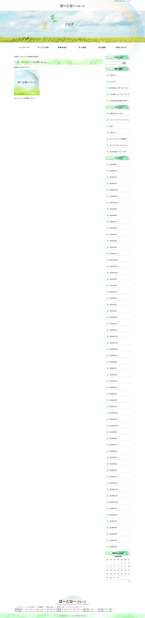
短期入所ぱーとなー (88, 609)
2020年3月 (113, 394)
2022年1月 (113, 253)
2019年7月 (113, 445)
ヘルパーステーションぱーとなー (34, 609)
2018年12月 (114, 489)
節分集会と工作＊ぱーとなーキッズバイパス (120, 88)
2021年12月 (114, 260)
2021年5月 (113, 304)
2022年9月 (113, 209)
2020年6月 (113, 375)
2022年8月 (113, 215)
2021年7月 (113, 292)
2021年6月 (113, 298)
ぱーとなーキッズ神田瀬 (118, 139)
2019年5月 (113, 457)
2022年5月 (113, 234)
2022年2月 (113, 247)
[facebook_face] (27, 93)
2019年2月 (113, 476)
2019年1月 (113, 483)
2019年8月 (113, 438)
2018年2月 (113, 547)
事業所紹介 (62, 47)
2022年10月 (114, 202)
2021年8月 (113, 285)
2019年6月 (113, 451)
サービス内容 (43, 47)
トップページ (24, 47)
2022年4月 (113, 241)
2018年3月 (113, 540)
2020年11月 (114, 343)
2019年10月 (114, 426)
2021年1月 (113, 330)
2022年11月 (114, 196)
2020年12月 (114, 336)
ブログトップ (118, 57)
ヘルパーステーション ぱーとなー (120, 120)
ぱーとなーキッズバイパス (118, 145)
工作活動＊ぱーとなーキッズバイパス (120, 94)
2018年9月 (113, 508)
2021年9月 (113, 279)
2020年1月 (113, 406)
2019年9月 (113, 432)
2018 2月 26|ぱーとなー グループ (123, 1)
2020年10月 (114, 349)
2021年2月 (113, 324)
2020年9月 (113, 355)
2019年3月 (113, 470)
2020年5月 (113, 381)
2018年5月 (113, 534)
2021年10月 (114, 273)
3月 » (129, 581)
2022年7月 (113, 222)
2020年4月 (113, 387)
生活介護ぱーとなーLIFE (118, 152)
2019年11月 (114, 419)
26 (111, 577)
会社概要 (101, 47)
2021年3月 (113, 317)
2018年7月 (113, 521)
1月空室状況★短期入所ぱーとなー (120, 101)
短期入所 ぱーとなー (116, 113)
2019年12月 (114, 413)
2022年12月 (114, 190)
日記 (111, 126)
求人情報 (82, 47)
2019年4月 (113, 464)
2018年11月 (114, 496)
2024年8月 (113, 164)
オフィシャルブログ (73, 607)
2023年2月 (113, 177)
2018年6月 (113, 527)
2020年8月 (113, 362)
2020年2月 (113, 400)
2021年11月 (114, 266)
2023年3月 (113, 171)
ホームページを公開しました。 (35, 62)
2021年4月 (113, 311)
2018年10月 (114, 502)
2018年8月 (113, 515)
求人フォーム (61, 607)
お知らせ (113, 75)
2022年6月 (113, 228)
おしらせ (113, 81)
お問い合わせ (121, 47)
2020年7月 (113, 368)
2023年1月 (113, 183)
